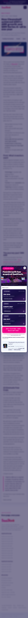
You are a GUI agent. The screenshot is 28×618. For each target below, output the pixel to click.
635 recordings (17, 349)
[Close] (24, 268)
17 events (20, 348)
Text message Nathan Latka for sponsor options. (13, 337)
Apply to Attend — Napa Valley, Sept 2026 (13, 329)
